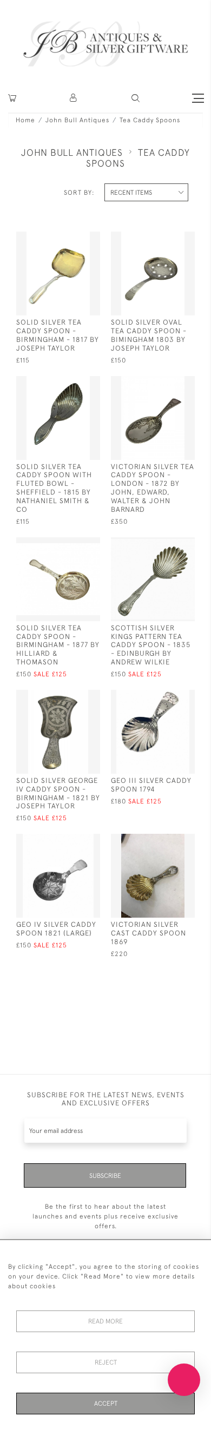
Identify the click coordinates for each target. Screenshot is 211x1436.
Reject (106, 1362)
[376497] (71, 841)
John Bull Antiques (77, 120)
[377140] (166, 383)
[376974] (71, 544)
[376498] (166, 697)
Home (25, 120)
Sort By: (79, 192)
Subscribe (105, 1176)
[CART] (12, 98)
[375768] (166, 841)
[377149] (71, 239)
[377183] (166, 239)
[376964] (71, 697)
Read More (105, 1321)
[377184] (71, 383)
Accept (105, 1403)
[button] (74, 98)
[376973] (166, 544)
